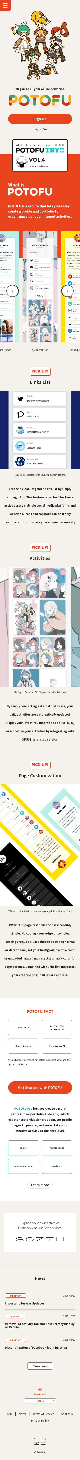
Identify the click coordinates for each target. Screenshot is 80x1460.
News (22, 1414)
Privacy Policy (40, 1420)
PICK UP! (40, 371)
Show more (40, 1366)
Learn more (40, 1184)
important (15, 1295)
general (15, 1316)
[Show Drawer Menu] (5, 5)
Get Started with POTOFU (40, 1087)
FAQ (9, 1414)
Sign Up (40, 118)
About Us (67, 1414)
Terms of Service (43, 1414)
